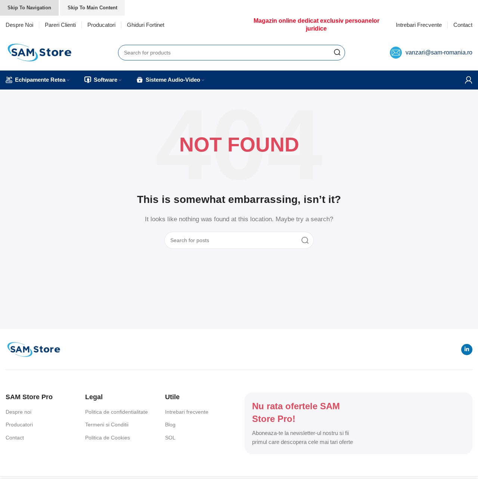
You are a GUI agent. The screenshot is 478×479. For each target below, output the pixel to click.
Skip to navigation (29, 7)
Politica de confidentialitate (116, 412)
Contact (15, 438)
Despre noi (18, 412)
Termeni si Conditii (106, 425)
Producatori (19, 425)
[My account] (468, 79)
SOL (170, 438)
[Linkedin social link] (466, 349)
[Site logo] (39, 51)
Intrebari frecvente (186, 412)
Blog (170, 425)
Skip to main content (92, 7)
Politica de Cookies (107, 438)
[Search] (337, 52)
